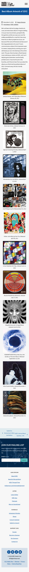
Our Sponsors (14, 538)
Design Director (21, 22)
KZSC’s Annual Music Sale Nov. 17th (20, 435)
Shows (14, 517)
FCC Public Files (8, 562)
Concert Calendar (14, 520)
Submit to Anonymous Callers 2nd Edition (8, 433)
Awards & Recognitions (14, 479)
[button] (26, 4)
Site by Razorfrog (16, 564)
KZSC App (14, 498)
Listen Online (14, 495)
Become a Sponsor (14, 535)
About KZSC (14, 476)
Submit (24, 460)
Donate (14, 532)
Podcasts (14, 501)
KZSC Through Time (14, 482)
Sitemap (17, 562)
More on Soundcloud (14, 504)
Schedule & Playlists (14, 513)
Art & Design (7, 25)
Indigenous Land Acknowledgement (14, 486)
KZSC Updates (14, 25)
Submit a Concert (14, 523)
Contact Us (15, 542)
